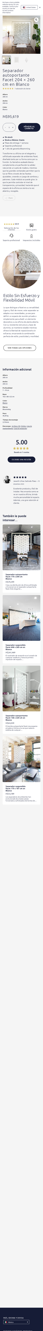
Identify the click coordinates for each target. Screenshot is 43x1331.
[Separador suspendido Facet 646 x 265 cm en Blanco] (21, 618)
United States (31, 7)
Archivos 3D (16, 426)
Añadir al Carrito (29, 127)
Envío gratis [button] (31, 229)
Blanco (5, 403)
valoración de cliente (22, 89)
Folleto (23, 426)
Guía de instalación (20, 428)
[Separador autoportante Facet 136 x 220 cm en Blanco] (21, 688)
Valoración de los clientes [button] (11, 228)
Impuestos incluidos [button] (31, 240)
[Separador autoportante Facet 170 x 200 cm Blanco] (21, 547)
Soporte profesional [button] (11, 240)
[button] (36, 20)
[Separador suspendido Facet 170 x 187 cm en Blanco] (21, 759)
